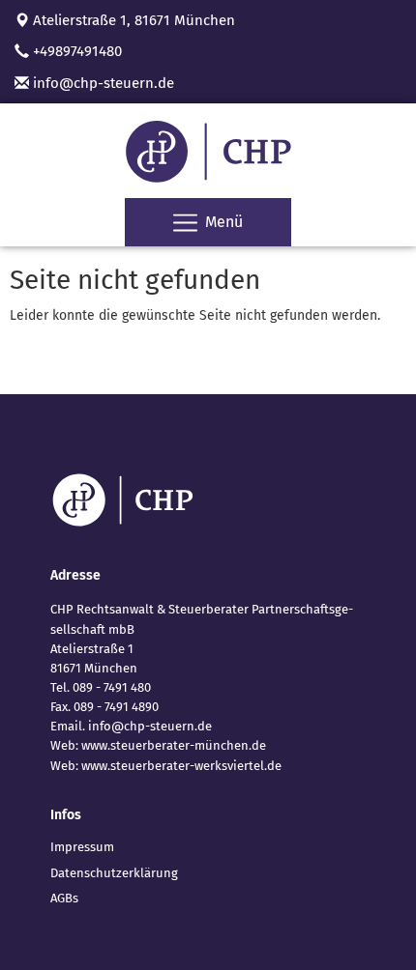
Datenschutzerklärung (114, 873)
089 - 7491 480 (112, 687)
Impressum (82, 847)
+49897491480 (77, 51)
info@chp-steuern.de (101, 83)
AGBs (64, 898)
